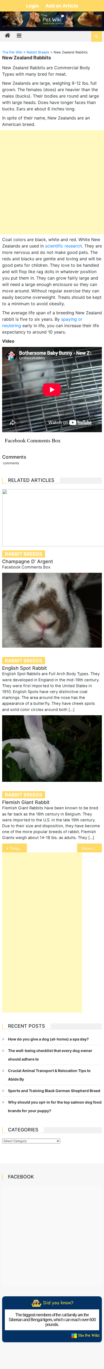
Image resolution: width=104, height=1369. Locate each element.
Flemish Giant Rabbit (26, 802)
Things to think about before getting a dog (18, 848)
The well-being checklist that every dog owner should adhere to (50, 1054)
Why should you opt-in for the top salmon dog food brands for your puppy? (55, 1106)
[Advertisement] (52, 182)
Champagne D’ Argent (27, 561)
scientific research (63, 246)
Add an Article (61, 6)
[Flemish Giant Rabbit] (52, 748)
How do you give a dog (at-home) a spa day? (48, 1039)
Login (33, 6)
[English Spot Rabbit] (52, 610)
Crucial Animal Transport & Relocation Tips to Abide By (49, 1074)
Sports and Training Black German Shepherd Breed (54, 1090)
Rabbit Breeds (23, 554)
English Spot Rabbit (24, 668)
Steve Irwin (91, 848)
